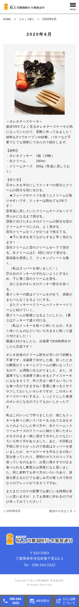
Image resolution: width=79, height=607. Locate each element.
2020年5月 (13, 511)
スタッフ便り (26, 19)
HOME (7, 19)
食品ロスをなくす (61, 511)
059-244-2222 (43, 565)
